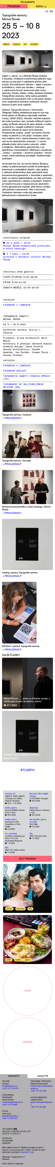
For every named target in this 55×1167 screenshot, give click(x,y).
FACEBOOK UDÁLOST (14, 371)
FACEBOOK (7, 1138)
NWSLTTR (42, 1076)
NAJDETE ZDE (27, 1152)
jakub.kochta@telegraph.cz (42, 1103)
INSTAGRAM (7, 1140)
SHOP (28, 990)
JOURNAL (28, 1042)
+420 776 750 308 (38, 1091)
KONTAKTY (14, 1076)
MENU (39, 6)
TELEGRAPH (27, 2)
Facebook (9, 365)
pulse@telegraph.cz (10, 1116)
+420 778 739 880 (9, 1104)
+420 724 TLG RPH (10, 1088)
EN (51, 11)
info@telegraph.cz (10, 1086)
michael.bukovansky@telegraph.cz (42, 1087)
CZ (46, 11)
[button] (40, 216)
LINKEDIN (6, 1143)
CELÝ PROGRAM (27, 858)
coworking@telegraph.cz (12, 1102)
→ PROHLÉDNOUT (12, 418)
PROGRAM (13, 6)
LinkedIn (24, 365)
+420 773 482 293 (9, 1118)
